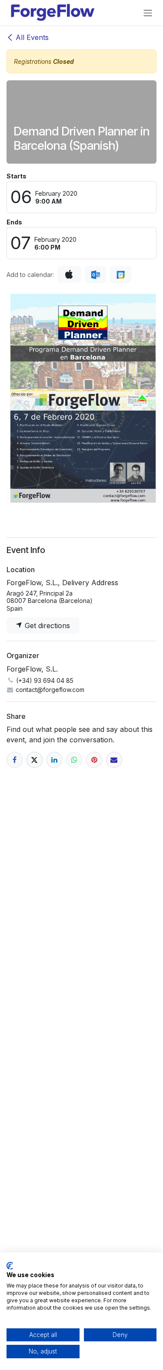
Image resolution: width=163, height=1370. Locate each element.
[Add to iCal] (69, 274)
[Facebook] (15, 760)
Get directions (46, 625)
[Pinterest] (94, 760)
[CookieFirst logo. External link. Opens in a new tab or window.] (10, 1266)
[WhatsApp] (74, 760)
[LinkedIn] (55, 760)
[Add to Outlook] (95, 274)
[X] (35, 760)
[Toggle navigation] (147, 12)
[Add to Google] (120, 274)
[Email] (114, 760)
